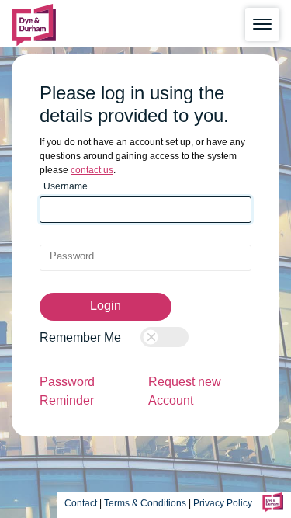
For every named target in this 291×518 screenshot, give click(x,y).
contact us (92, 170)
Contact (80, 503)
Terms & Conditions (145, 503)
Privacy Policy (224, 503)
